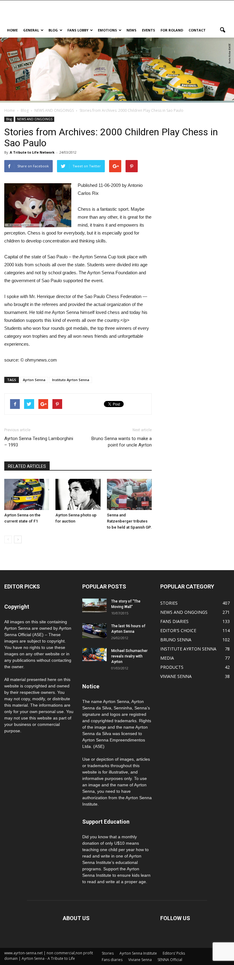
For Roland (172, 30)
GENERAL (31, 30)
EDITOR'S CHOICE (178, 630)
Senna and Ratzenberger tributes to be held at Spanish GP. (129, 521)
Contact (197, 30)
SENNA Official (170, 959)
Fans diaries (112, 959)
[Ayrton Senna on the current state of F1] (26, 494)
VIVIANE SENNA (176, 676)
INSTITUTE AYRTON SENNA (188, 649)
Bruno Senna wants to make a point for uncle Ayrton (121, 442)
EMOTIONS (107, 30)
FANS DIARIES (174, 621)
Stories (108, 953)
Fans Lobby (77, 30)
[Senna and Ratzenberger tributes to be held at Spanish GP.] (129, 494)
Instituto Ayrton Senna (70, 379)
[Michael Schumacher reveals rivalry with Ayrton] (94, 654)
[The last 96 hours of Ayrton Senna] (94, 630)
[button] (222, 30)
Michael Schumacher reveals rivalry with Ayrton (129, 656)
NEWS (131, 30)
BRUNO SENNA (175, 640)
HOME (12, 30)
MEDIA (167, 658)
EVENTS (148, 30)
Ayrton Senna (34, 379)
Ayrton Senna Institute (138, 953)
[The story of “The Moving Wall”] (94, 606)
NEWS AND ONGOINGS (34, 119)
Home (9, 110)
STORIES (169, 603)
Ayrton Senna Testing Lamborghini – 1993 (38, 442)
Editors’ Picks (174, 953)
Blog (53, 30)
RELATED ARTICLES (27, 466)
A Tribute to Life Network (32, 152)
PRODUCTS (171, 667)
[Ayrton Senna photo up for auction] (77, 494)
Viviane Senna (140, 959)
